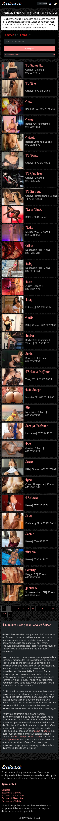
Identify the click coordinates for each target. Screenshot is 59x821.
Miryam (30, 552)
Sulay (29, 516)
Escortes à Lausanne (12, 795)
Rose (28, 281)
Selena (29, 462)
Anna (29, 101)
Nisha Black (33, 209)
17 (4, 614)
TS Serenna (33, 191)
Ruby (28, 263)
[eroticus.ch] (12, 5)
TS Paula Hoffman (37, 371)
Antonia (30, 137)
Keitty (28, 299)
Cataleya (31, 570)
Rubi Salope (33, 390)
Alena (29, 119)
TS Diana (32, 155)
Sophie (29, 534)
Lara (28, 480)
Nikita (29, 227)
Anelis (29, 317)
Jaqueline (31, 588)
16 (53, 608)
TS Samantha (34, 65)
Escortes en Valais (11, 801)
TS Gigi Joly (33, 173)
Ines (28, 444)
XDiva (37, 730)
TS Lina (30, 83)
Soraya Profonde (36, 426)
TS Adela (31, 498)
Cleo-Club (34, 736)
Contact (5, 789)
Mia (28, 408)
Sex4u (47, 730)
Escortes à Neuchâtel (12, 798)
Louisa (29, 335)
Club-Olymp (19, 736)
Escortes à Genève (11, 792)
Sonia (29, 353)
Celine (29, 245)
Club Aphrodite (10, 739)
